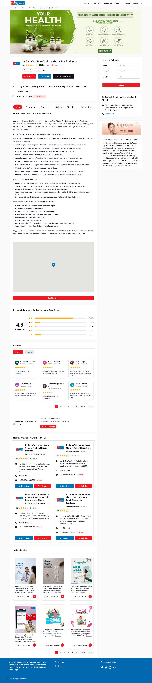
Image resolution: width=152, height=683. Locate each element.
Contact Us (137, 3)
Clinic (16, 8)
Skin (23, 8)
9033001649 (109, 114)
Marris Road (56, 8)
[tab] (17, 107)
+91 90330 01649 (109, 662)
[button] (53, 265)
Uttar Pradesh (34, 8)
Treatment (96, 3)
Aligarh (45, 8)
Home (86, 3)
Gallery (117, 3)
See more (30, 592)
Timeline (126, 3)
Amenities (108, 3)
